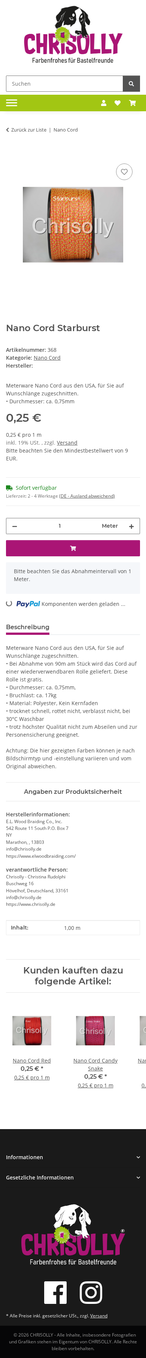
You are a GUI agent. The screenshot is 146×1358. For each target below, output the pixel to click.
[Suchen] (131, 84)
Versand (67, 442)
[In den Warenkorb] (12, 153)
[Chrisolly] (73, 36)
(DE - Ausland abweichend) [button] (87, 496)
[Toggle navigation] (11, 103)
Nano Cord (47, 357)
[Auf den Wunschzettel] (124, 172)
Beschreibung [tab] (27, 627)
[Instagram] (91, 1292)
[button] (103, 103)
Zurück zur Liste (28, 129)
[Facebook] (55, 1292)
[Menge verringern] (14, 526)
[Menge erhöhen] (131, 526)
